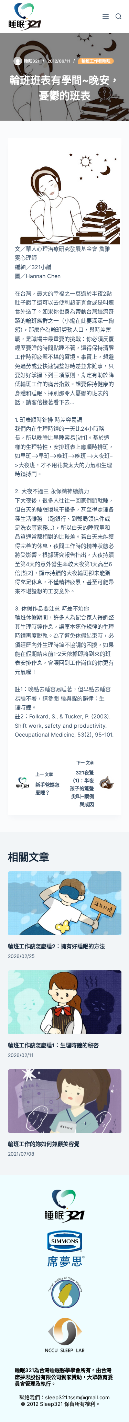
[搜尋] (118, 16)
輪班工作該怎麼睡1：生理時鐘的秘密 (53, 1045)
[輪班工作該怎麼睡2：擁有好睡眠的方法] (64, 903)
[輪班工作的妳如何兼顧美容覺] (64, 1101)
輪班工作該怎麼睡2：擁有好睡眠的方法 (56, 946)
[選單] (106, 16)
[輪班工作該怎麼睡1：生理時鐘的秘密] (64, 1002)
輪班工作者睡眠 (96, 61)
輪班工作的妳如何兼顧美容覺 (43, 1143)
